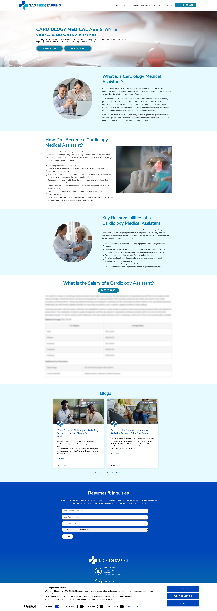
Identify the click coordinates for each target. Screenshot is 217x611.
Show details (133, 607)
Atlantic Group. (115, 500)
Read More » (61, 459)
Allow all (182, 589)
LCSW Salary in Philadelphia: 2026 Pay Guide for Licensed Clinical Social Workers (77, 433)
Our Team (157, 5)
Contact (170, 5)
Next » (117, 472)
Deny (182, 603)
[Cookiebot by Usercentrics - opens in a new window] (30, 606)
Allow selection (183, 596)
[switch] (80, 606)
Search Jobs (120, 5)
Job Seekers (133, 5)
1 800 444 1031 (110, 582)
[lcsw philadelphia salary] (78, 411)
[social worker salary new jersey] (132, 411)
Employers (145, 5)
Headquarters (109, 567)
